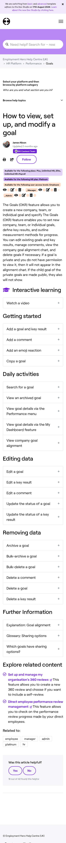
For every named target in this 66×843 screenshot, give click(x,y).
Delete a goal (17, 588)
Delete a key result (21, 599)
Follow (26, 159)
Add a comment (19, 339)
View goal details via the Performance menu (26, 411)
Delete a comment (21, 577)
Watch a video (18, 303)
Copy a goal (16, 361)
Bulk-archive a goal (22, 556)
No (29, 770)
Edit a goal (15, 471)
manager (30, 738)
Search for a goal (20, 387)
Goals (49, 63)
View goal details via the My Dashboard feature (28, 427)
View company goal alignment (22, 443)
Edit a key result (19, 482)
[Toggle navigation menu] (61, 21)
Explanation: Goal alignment (29, 625)
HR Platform (13, 63)
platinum (10, 744)
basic (30, 3)
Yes (15, 770)
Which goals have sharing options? (27, 649)
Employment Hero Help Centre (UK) (25, 59)
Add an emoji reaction (24, 350)
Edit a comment (19, 493)
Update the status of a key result (28, 517)
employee (11, 738)
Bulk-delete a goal (21, 567)
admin (46, 738)
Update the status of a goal (28, 503)
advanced (42, 3)
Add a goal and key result (27, 329)
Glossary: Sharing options (26, 635)
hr (24, 744)
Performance (34, 63)
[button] (33, 100)
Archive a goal (18, 545)
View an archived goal (24, 398)
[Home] (6, 21)
